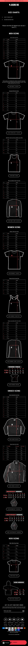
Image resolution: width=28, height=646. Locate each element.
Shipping (22, 624)
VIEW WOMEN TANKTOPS (14, 316)
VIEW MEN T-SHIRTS (14, 86)
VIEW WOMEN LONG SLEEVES (14, 361)
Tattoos (14, 625)
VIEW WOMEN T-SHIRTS (14, 273)
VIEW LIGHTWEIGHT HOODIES (14, 532)
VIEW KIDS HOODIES (14, 598)
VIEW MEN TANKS (14, 175)
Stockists (10, 625)
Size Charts (5, 625)
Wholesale (18, 625)
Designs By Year (21, 622)
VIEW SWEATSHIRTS (14, 439)
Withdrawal (22, 625)
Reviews (19, 624)
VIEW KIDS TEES (14, 575)
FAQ (9, 624)
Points (15, 624)
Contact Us (16, 622)
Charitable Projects (10, 622)
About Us (5, 622)
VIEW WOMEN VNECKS (14, 384)
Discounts (5, 624)
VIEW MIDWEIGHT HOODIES (14, 509)
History (12, 624)
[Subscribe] (23, 611)
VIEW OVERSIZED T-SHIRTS (14, 132)
